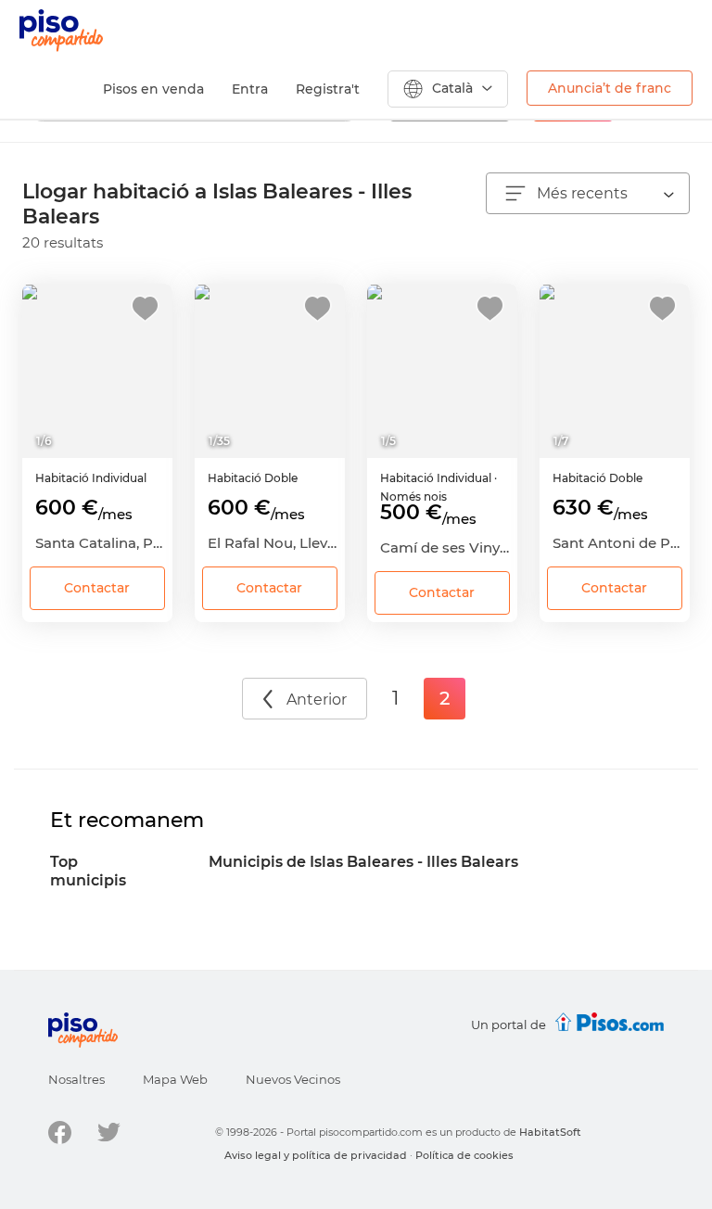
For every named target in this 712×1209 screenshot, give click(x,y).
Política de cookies (464, 1155)
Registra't (328, 89)
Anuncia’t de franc (609, 88)
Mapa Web (175, 1079)
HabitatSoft (550, 1132)
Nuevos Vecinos (293, 1079)
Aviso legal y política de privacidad (315, 1155)
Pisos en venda (153, 89)
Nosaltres (76, 1079)
